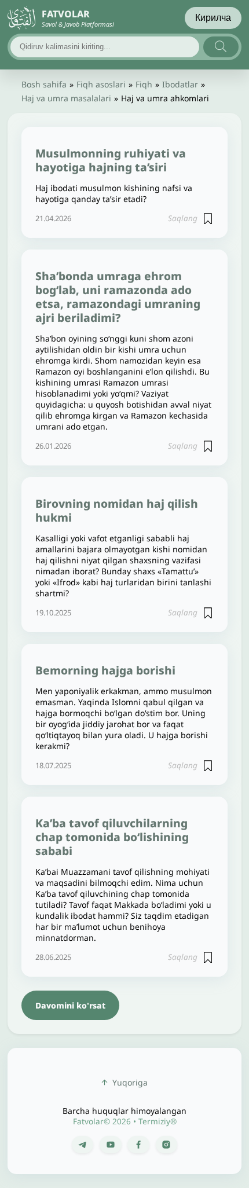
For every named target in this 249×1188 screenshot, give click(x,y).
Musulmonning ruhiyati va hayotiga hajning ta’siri (110, 160)
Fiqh (144, 84)
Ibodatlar (180, 84)
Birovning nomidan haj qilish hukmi (116, 510)
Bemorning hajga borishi (105, 670)
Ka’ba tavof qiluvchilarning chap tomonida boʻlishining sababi (112, 837)
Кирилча (213, 18)
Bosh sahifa (44, 84)
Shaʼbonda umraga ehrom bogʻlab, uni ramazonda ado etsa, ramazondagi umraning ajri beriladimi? (117, 296)
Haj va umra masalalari (66, 98)
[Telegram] (82, 1144)
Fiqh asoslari (101, 84)
